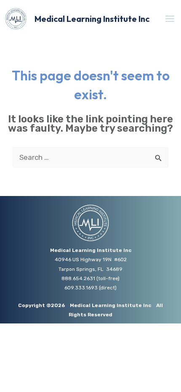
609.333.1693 (81, 288)
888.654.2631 (78, 278)
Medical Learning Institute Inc (92, 18)
